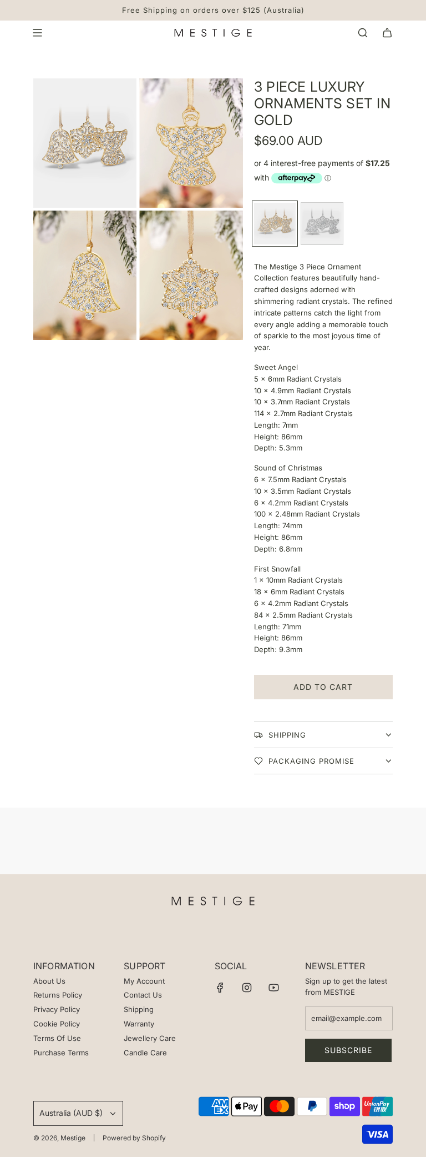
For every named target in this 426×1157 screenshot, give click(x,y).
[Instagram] (247, 987)
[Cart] (387, 33)
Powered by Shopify (134, 1138)
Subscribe (348, 1050)
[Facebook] (220, 987)
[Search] (363, 33)
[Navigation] (37, 33)
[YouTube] (273, 987)
